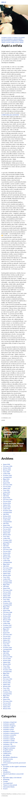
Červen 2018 (7, 614)
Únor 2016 (6, 666)
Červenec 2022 (7, 527)
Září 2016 (6, 653)
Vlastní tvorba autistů (12, 42)
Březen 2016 (7, 664)
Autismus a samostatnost (11, 733)
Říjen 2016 (6, 651)
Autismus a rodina (9, 731)
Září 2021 (6, 546)
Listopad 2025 (7, 477)
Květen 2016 (7, 660)
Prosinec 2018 (7, 603)
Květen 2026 (7, 468)
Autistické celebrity (9, 746)
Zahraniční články (9, 787)
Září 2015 (6, 675)
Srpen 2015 (6, 677)
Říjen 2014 (6, 695)
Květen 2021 (6, 553)
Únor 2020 (6, 577)
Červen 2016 (7, 658)
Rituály (5, 768)
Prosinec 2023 (7, 510)
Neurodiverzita (18, 39)
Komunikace (9, 39)
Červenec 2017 (7, 634)
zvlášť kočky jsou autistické (10, 115)
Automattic (5, 795)
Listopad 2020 (7, 562)
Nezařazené (6, 761)
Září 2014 (6, 697)
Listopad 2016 (7, 649)
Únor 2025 (6, 490)
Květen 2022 (7, 531)
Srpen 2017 (6, 632)
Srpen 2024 (6, 497)
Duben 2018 (6, 618)
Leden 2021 (6, 560)
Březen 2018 (7, 620)
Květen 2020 (7, 571)
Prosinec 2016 (7, 647)
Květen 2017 (7, 638)
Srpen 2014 (6, 699)
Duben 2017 (6, 640)
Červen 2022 (7, 529)
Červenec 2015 (7, 679)
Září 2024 (6, 496)
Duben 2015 (6, 684)
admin (3, 420)
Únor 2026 (6, 472)
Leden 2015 (6, 690)
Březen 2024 (7, 507)
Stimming (20, 40)
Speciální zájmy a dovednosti (9, 40)
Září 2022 (6, 523)
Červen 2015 (7, 681)
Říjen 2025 (6, 479)
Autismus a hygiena (9, 726)
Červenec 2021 (7, 549)
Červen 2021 (7, 551)
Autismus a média (8, 727)
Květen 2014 (7, 705)
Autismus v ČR (16, 37)
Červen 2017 (7, 636)
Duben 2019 (6, 595)
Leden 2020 (6, 579)
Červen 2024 (7, 501)
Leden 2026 (6, 473)
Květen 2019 (7, 594)
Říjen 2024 (6, 494)
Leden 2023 (6, 520)
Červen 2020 (7, 570)
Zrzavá (21, 42)
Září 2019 (6, 586)
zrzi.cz (3, 2)
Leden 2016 (6, 668)
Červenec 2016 (7, 657)
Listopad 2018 (7, 605)
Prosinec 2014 (7, 692)
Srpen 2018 (6, 610)
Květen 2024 (7, 503)
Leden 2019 (6, 601)
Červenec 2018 (7, 612)
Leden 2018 (6, 623)
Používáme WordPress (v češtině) (8, 794)
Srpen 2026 (6, 464)
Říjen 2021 (6, 544)
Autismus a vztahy (6, 37)
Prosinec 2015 (7, 669)
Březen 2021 (6, 557)
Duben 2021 (6, 555)
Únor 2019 (6, 599)
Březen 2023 (7, 518)
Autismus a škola (8, 737)
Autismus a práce (8, 729)
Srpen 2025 (6, 483)
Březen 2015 (7, 686)
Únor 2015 (6, 688)
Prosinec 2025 (7, 475)
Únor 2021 (6, 558)
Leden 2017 (6, 645)
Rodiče (5, 770)
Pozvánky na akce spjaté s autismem (14, 766)
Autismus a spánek (9, 738)
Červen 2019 (7, 592)
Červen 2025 (7, 486)
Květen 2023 (7, 516)
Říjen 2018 (6, 607)
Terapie (3, 42)
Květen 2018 (7, 616)
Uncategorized (7, 783)
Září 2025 (6, 481)
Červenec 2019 (7, 590)
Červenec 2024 (7, 499)
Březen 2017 (7, 642)
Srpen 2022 (6, 525)
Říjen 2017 (6, 629)
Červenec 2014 (7, 701)
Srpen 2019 (6, 588)
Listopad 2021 (7, 542)
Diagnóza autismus (9, 748)
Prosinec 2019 (7, 581)
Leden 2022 (6, 538)
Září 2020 (6, 566)
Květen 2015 (7, 682)
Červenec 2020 (7, 568)
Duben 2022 (6, 533)
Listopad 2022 (7, 521)
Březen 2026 (7, 470)
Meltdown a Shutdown (10, 757)
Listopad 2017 (7, 627)
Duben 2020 (6, 573)
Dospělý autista (8, 750)
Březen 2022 (7, 534)
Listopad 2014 (7, 694)
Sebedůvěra (6, 772)
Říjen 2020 (6, 564)
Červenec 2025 (7, 484)
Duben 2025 (6, 488)
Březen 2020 (7, 575)
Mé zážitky (6, 755)
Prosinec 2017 (7, 625)
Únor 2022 (6, 536)
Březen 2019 (7, 597)
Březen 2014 (7, 708)
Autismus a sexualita (9, 735)
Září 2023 (6, 514)
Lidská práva (7, 753)
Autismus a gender (9, 724)
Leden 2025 (6, 492)
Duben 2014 (6, 706)
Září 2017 (6, 631)
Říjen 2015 (6, 673)
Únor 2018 (6, 621)
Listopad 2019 (7, 583)
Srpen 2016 (6, 655)
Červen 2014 (7, 703)
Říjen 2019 (6, 584)
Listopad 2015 (7, 671)
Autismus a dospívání (10, 722)
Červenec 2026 (7, 466)
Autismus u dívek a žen (10, 742)
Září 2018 (6, 608)
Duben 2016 (6, 662)
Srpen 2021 (6, 547)
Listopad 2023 (7, 512)
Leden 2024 (6, 509)
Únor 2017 (6, 644)
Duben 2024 (6, 505)
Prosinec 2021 (7, 540)
